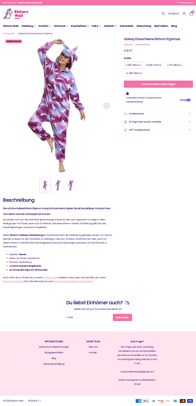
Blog (174, 26)
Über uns (93, 346)
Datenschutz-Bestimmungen (54, 346)
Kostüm (43, 26)
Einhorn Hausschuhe (13, 281)
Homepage (8, 33)
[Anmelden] (184, 13)
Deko (95, 26)
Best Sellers (161, 26)
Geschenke (126, 26)
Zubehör (109, 26)
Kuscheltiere (78, 26)
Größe (127, 58)
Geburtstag (143, 26)
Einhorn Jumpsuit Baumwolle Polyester (73, 281)
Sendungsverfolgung (53, 363)
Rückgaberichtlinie (54, 352)
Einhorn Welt (11, 26)
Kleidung (27, 26)
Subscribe (122, 317)
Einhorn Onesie (50, 277)
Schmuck (60, 26)
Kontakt (93, 352)
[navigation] (45, 185)
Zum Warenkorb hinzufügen (158, 84)
